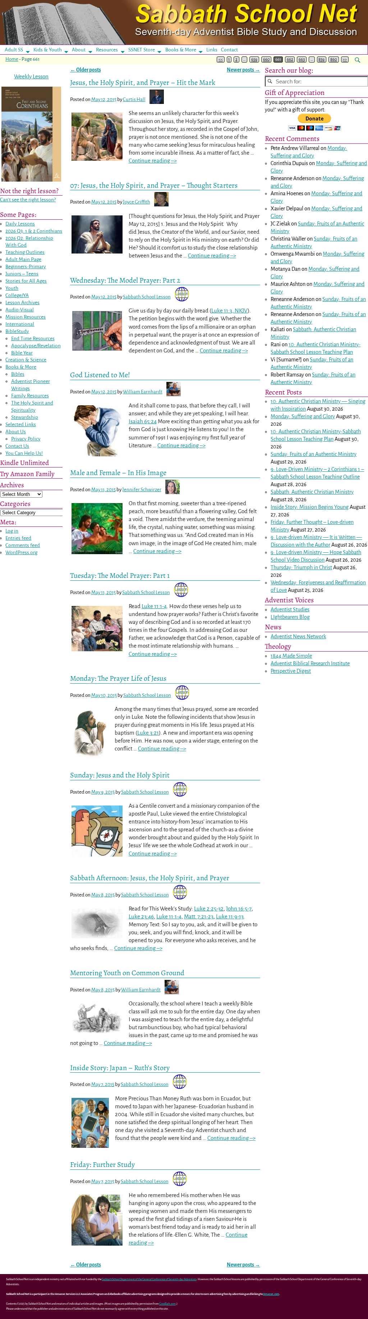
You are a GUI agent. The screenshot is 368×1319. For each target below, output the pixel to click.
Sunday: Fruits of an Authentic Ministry (313, 454)
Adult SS (14, 50)
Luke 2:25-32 (209, 908)
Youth (11, 288)
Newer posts (243, 70)
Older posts (85, 70)
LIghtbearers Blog (290, 617)
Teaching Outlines (25, 252)
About (79, 50)
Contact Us (17, 446)
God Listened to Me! (100, 375)
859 (321, 59)
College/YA (17, 295)
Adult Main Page (23, 259)
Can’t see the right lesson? (28, 199)
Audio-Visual (19, 309)
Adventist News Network (298, 636)
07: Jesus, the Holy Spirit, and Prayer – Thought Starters (154, 185)
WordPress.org (21, 552)
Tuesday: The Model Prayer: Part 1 (120, 575)
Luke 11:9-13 (230, 916)
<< (220, 59)
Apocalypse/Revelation (36, 345)
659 (254, 59)
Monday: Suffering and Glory (303, 416)
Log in (11, 531)
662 (290, 59)
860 (333, 59)
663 (302, 59)
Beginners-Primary (25, 266)
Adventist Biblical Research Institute (310, 663)
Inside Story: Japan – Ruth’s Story (120, 1068)
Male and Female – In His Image (118, 472)
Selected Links (20, 424)
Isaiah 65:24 (143, 421)
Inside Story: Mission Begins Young (310, 507)
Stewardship (24, 417)
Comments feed (22, 545)
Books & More (180, 50)
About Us (15, 431)
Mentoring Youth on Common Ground (127, 973)
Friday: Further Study (102, 1164)
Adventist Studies (290, 609)
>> (344, 59)
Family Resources (30, 395)
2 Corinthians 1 (344, 469)
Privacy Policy (26, 439)
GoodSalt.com (167, 1303)
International (19, 324)
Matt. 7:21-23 (198, 916)
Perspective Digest (291, 671)
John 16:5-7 (239, 908)
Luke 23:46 (141, 916)
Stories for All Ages (26, 281)
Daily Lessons (20, 224)
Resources (107, 50)
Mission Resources (25, 317)
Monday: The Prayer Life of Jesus (118, 678)
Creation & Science (25, 359)
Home (11, 59)
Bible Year (22, 353)
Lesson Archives (22, 302)
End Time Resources (33, 338)
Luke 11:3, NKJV (229, 310)
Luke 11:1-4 (154, 606)
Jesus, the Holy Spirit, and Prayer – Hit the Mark (142, 82)
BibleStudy (17, 331)
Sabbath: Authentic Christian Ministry (312, 492)
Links (214, 50)
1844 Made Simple (291, 656)
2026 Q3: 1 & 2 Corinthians (33, 231)
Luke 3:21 (148, 733)
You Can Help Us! (24, 453)
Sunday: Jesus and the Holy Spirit (120, 775)
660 (266, 59)
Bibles (17, 374)
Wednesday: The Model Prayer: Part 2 (125, 280)
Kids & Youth (47, 50)
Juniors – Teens (21, 274)
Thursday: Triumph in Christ (301, 567)
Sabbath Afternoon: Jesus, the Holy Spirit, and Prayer (149, 878)
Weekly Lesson (31, 76)
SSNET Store (141, 50)
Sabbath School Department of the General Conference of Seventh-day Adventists (149, 1279)
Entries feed (18, 538)
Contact (229, 50)
